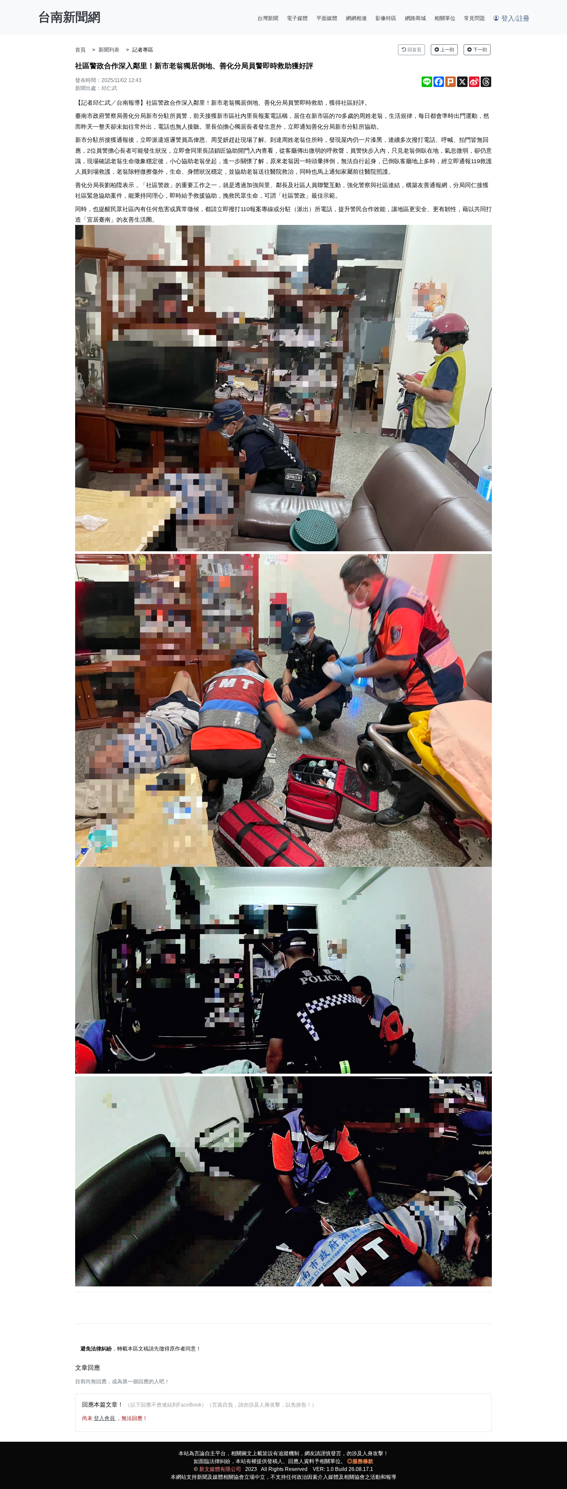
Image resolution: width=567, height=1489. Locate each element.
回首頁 (413, 49)
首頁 (80, 50)
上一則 (446, 49)
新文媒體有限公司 (220, 1469)
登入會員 (105, 1418)
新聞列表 (108, 50)
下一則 (479, 49)
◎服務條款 (360, 1461)
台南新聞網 (69, 17)
